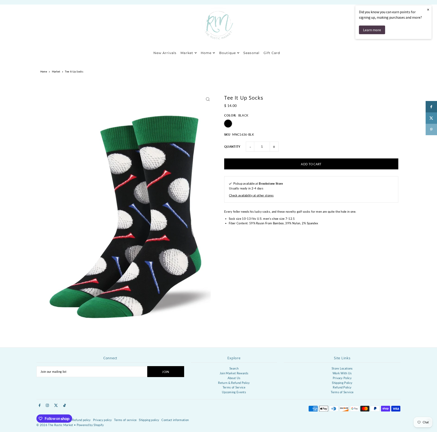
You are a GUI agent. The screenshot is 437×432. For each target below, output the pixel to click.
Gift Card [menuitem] (272, 53)
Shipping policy (149, 420)
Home (43, 71)
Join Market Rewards (234, 373)
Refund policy (81, 420)
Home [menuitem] (206, 53)
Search (234, 368)
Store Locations (342, 368)
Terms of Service (234, 387)
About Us (234, 378)
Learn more (372, 30)
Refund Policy (342, 387)
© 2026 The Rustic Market (54, 425)
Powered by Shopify (90, 425)
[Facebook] (40, 405)
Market (56, 71)
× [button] (428, 9)
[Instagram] (47, 405)
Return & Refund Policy (234, 383)
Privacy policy (102, 420)
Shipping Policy (342, 383)
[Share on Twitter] (431, 118)
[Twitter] (56, 405)
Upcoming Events (234, 392)
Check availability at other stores (251, 195)
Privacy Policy (342, 378)
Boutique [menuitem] (227, 53)
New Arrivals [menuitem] (164, 53)
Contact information (175, 420)
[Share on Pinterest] (431, 129)
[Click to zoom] (208, 99)
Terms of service (125, 420)
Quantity (232, 146)
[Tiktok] (64, 405)
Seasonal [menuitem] (251, 53)
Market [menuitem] (186, 53)
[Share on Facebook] (431, 106)
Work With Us (342, 373)
